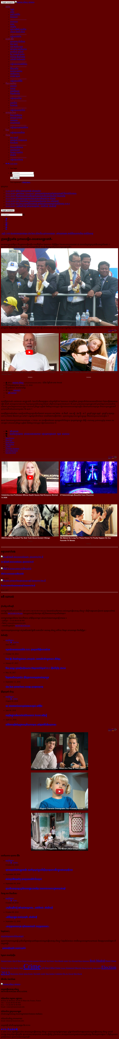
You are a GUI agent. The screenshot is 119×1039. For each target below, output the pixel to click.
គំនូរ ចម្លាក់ (14, 44)
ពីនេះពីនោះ (14, 143)
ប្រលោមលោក (15, 150)
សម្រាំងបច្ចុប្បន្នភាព (16, 434)
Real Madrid (97, 960)
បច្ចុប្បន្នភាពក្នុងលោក (49, 434)
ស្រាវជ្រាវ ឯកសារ (16, 118)
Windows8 (42, 961)
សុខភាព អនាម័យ (16, 71)
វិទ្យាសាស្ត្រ (14, 105)
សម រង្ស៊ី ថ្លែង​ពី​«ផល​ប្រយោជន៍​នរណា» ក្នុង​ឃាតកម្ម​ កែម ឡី (17, 562)
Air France (50, 961)
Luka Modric (14, 968)
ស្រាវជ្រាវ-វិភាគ (11, 113)
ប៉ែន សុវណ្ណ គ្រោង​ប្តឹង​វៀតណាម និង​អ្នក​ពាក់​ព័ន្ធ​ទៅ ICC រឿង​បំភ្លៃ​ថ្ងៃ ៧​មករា (36, 668)
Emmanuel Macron (73, 968)
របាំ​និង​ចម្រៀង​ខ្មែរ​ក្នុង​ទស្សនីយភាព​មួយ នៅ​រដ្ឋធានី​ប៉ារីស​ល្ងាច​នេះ (31, 724)
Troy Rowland (73, 961)
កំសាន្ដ (8, 135)
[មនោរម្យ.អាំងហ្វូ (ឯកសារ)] (25, 2)
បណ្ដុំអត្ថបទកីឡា (16, 98)
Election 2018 (11, 453)
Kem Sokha (10, 442)
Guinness (58, 974)
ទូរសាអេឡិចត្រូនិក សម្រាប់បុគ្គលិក (14, 948)
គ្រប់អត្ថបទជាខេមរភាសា (32, 434)
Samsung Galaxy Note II (9, 961)
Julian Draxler (28, 974)
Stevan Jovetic (87, 968)
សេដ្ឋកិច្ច (13, 27)
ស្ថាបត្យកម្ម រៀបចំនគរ (17, 41)
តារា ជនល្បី (14, 138)
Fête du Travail (68, 974)
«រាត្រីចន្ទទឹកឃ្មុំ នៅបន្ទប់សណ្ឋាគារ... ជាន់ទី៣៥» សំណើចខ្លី (29, 907)
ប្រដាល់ (12, 88)
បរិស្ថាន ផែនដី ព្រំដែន (17, 32)
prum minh (97, 968)
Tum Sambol (50, 974)
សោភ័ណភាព (14, 74)
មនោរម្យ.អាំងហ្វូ (18, 383)
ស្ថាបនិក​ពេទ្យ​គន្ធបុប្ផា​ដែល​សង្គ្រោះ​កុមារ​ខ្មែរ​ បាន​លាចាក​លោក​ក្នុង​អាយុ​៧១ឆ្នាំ (36, 888)
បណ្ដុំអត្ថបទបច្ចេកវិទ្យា (17, 110)
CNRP (8, 446)
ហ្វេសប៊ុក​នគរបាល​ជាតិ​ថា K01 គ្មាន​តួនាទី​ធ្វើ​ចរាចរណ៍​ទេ (28, 649)
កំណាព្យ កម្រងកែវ (16, 152)
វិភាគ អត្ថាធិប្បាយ (16, 115)
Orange (63, 968)
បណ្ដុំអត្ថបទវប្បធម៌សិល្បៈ (19, 64)
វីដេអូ (7, 130)
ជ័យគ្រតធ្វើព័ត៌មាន (16, 147)
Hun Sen (9, 440)
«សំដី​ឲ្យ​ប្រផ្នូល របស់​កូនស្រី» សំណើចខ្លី (21, 917)
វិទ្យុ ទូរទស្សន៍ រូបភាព (17, 54)
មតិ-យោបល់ (12, 393)
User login (13, 164)
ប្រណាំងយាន (14, 91)
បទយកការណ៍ (15, 123)
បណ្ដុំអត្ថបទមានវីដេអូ (17, 132)
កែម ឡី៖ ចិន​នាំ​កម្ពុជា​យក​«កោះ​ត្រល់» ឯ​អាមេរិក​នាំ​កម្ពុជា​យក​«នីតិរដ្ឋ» (33, 659)
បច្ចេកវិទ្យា (13, 103)
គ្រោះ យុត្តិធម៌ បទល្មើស (18, 29)
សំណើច (13, 155)
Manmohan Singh (16, 974)
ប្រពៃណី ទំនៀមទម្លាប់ (17, 59)
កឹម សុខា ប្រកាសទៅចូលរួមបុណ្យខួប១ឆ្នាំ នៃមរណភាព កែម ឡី (18, 585)
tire (8, 968)
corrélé (43, 974)
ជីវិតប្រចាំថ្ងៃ (14, 69)
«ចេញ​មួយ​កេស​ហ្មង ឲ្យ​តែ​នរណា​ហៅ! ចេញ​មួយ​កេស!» (27, 926)
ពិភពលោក (14, 17)
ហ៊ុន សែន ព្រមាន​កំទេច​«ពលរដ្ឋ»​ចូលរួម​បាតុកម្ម (24, 686)
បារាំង (12, 12)
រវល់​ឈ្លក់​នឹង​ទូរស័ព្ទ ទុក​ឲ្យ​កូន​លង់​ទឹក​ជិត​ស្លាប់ (24, 879)
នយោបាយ (14, 22)
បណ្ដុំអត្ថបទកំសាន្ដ (16, 160)
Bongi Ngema (22, 961)
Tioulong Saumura (12, 448)
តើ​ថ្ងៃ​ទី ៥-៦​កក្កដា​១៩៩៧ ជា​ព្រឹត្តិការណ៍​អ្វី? (12, 574)
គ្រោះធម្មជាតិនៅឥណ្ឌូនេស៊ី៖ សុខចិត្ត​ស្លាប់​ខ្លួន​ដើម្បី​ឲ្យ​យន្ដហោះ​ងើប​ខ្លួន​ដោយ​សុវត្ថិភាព (39, 870)
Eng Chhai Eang (12, 451)
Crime (32, 966)
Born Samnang (83, 961)
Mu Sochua (10, 444)
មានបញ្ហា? (17, 390)
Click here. (26, 182)
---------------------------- (18, 19)
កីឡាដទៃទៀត (15, 94)
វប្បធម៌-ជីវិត (10, 39)
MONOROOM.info (15, 613)
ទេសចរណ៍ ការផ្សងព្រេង (18, 140)
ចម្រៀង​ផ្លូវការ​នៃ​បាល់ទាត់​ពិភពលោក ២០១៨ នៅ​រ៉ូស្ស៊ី (26, 715)
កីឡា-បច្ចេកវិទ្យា (11, 83)
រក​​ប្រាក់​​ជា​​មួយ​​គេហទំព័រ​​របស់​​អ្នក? (12, 936)
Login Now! (15, 178)
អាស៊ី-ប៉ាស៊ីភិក (15, 14)
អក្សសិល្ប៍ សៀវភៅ (16, 52)
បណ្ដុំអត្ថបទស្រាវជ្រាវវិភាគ (19, 127)
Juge (21, 968)
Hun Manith (59, 961)
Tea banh (36, 974)
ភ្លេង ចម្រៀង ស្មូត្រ (16, 47)
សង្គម (12, 24)
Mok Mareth (78, 974)
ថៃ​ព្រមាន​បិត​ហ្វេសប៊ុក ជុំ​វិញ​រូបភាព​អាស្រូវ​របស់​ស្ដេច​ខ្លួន (27, 677)
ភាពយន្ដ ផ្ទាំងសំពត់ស (17, 57)
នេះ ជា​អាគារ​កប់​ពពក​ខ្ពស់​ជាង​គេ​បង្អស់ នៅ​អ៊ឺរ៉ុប (24, 706)
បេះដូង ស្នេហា (15, 76)
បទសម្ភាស (14, 120)
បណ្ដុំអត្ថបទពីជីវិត (16, 81)
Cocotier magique (33, 961)
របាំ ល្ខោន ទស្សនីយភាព (18, 49)
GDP (43, 968)
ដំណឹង (8, 7)
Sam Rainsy (10, 438)
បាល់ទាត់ (13, 86)
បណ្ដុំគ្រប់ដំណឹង (15, 36)
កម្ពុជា (12, 9)
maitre (66, 961)
